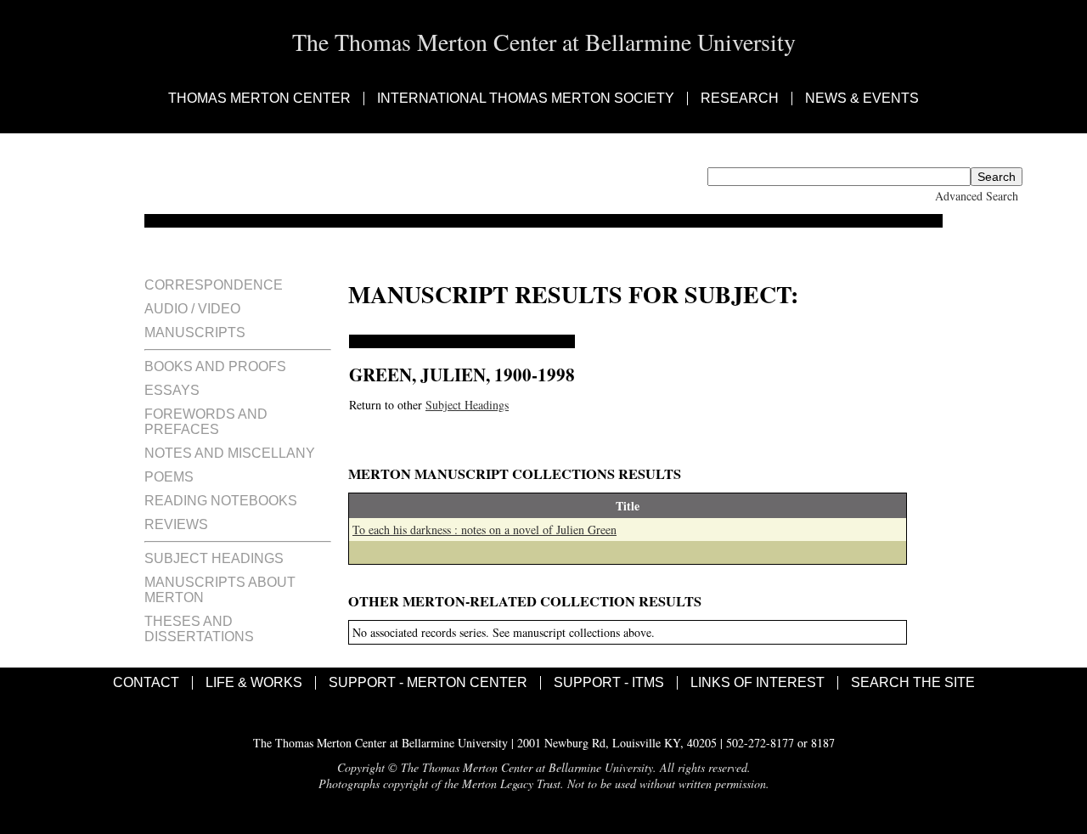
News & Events (862, 98)
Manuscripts (194, 332)
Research (740, 98)
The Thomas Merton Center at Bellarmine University (544, 41)
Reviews (176, 524)
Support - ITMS (609, 683)
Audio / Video (192, 308)
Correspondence (213, 285)
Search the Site (913, 683)
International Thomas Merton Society (525, 98)
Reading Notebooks (220, 500)
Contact (146, 683)
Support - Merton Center (428, 683)
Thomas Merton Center (259, 98)
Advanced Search (976, 196)
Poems (169, 477)
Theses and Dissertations (199, 629)
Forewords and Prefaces (206, 422)
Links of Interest (757, 683)
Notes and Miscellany (229, 453)
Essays (172, 390)
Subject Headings (214, 558)
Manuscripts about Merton (220, 590)
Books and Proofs (215, 366)
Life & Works (254, 683)
